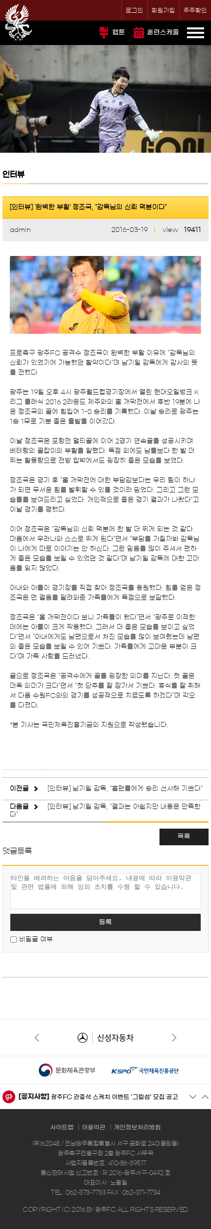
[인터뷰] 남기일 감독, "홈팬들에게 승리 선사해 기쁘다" (125, 789)
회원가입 (163, 10)
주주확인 (195, 10)
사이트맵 (62, 1127)
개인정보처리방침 (137, 1127)
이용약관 (94, 1127)
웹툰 (118, 32)
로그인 (134, 10)
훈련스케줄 (163, 32)
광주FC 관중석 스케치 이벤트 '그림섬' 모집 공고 (114, 1097)
